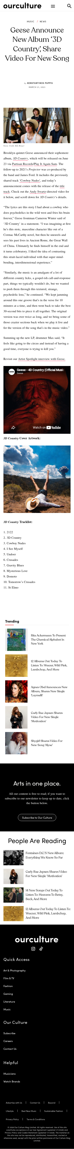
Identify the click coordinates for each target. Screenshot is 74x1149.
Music (30, 21)
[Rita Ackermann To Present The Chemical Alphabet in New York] (16, 640)
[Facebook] (26, 74)
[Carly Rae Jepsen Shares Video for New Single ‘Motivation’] (16, 717)
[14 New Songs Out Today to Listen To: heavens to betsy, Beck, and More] (13, 895)
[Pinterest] (34, 74)
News (43, 21)
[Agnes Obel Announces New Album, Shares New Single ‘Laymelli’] (16, 691)
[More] (58, 74)
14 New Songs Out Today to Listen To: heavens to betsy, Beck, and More (44, 895)
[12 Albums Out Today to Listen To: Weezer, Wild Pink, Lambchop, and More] (16, 665)
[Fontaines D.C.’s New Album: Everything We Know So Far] (13, 857)
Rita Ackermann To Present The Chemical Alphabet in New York (48, 639)
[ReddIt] (42, 74)
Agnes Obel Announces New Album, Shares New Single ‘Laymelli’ (49, 691)
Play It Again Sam (45, 164)
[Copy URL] (50, 74)
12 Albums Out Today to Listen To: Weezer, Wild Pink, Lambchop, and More (49, 665)
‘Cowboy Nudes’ (29, 180)
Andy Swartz (38, 191)
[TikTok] (41, 949)
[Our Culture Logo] (22, 5)
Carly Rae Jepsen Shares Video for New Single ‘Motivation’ (47, 717)
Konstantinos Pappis (40, 82)
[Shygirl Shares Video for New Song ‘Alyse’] (16, 743)
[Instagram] (33, 949)
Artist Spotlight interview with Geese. (41, 359)
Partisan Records (22, 164)
